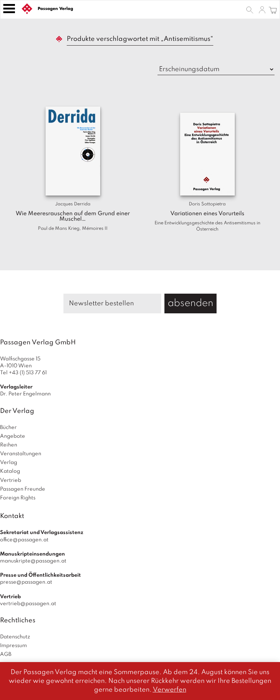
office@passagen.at (24, 539)
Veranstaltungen (20, 453)
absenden (190, 303)
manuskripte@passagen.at (33, 561)
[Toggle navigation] (9, 8)
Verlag (8, 462)
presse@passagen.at (26, 582)
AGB (5, 654)
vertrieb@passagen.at (28, 603)
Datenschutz (15, 636)
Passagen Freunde (22, 489)
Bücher (8, 427)
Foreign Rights (17, 497)
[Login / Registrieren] (262, 9)
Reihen (8, 445)
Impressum (13, 645)
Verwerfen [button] (169, 690)
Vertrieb (10, 480)
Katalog (10, 471)
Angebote (12, 436)
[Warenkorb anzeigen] (273, 9)
